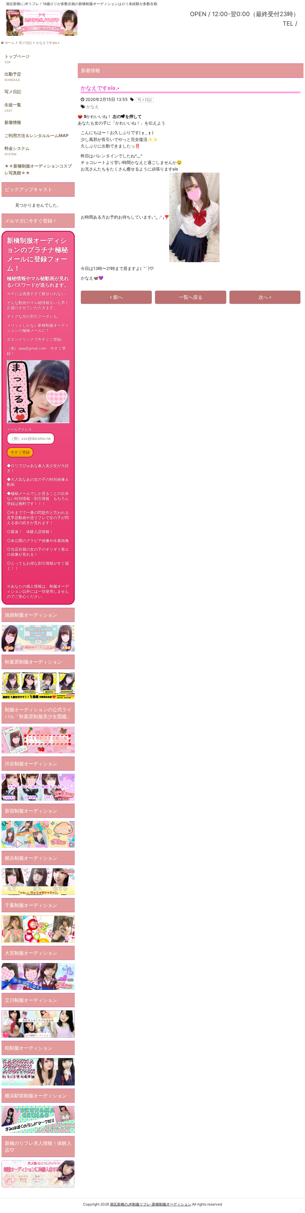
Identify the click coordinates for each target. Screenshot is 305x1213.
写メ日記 (12, 91)
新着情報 (12, 122)
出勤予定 (12, 73)
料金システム (16, 148)
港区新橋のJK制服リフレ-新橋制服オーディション (150, 1204)
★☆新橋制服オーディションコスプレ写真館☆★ (38, 169)
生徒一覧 (12, 104)
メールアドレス (19, 429)
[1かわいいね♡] (80, 116)
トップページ (16, 56)
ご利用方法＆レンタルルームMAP (36, 135)
